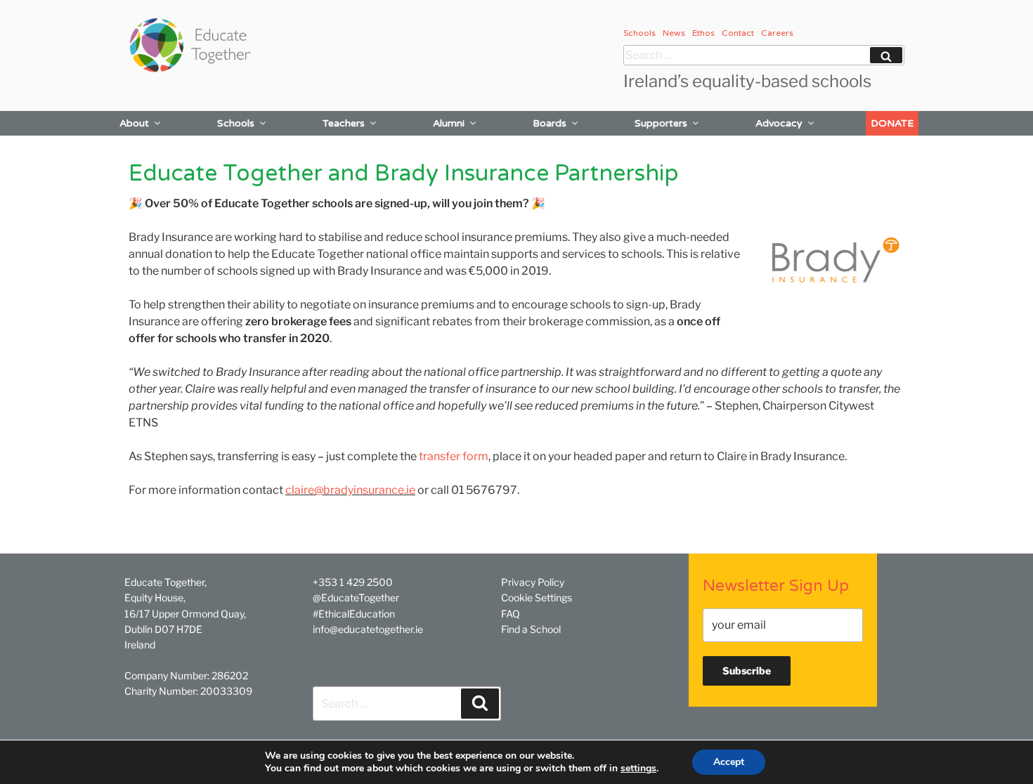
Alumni (448, 123)
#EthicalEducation (354, 614)
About (134, 123)
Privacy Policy (532, 582)
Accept (728, 762)
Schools (639, 33)
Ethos (703, 33)
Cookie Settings (536, 597)
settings (638, 768)
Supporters (661, 123)
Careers (777, 33)
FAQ (510, 614)
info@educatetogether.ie (368, 629)
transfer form (453, 456)
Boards (549, 123)
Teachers (344, 123)
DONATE (892, 123)
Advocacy (779, 123)
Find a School (531, 629)
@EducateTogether (356, 597)
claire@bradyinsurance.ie (350, 490)
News (674, 33)
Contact (738, 33)
